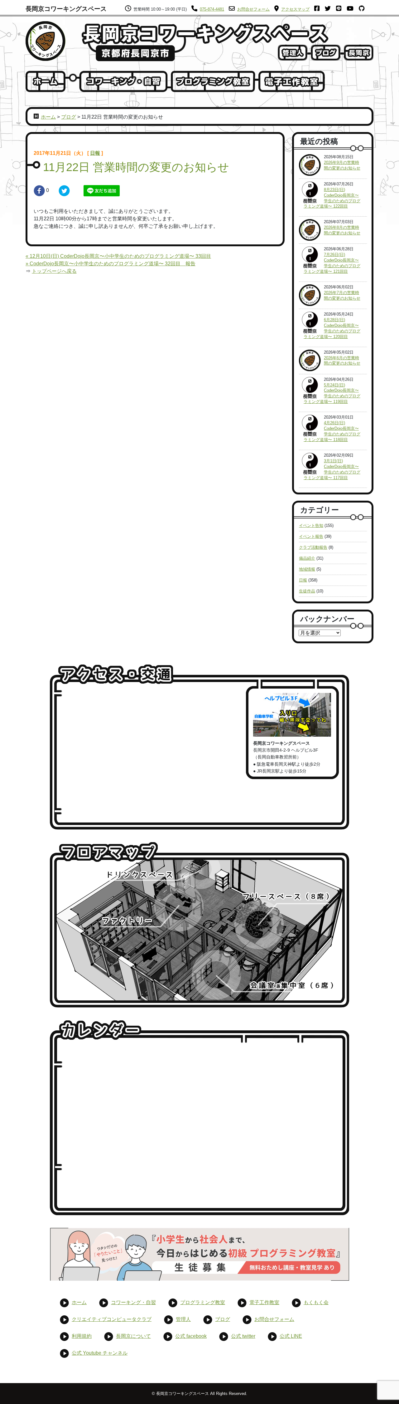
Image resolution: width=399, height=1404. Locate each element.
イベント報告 (311, 536)
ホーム (48, 117)
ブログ (68, 117)
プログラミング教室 (202, 1302)
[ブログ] (325, 52)
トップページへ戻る (54, 271)
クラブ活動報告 (313, 547)
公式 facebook (191, 1336)
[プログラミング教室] (213, 81)
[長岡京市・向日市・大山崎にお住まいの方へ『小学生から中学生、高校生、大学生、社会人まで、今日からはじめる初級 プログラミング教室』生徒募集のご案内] (199, 1254)
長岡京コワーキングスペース (66, 8)
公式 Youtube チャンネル (99, 1353)
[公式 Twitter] (330, 9)
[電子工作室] (291, 81)
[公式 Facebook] (319, 9)
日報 (95, 153)
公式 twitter (243, 1336)
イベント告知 (311, 525)
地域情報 (307, 569)
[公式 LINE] (340, 9)
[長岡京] (358, 52)
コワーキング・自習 (133, 1302)
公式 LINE (291, 1336)
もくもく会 (316, 1302)
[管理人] (292, 52)
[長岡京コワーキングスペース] (45, 40)
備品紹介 (307, 558)
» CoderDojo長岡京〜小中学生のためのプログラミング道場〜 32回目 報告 (110, 263)
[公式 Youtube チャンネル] (352, 9)
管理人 (183, 1319)
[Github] (364, 9)
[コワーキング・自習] (123, 81)
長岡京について (133, 1336)
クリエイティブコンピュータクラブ (111, 1319)
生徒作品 (307, 591)
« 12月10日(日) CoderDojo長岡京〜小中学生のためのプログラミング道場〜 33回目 (118, 256)
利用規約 (82, 1336)
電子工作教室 (264, 1302)
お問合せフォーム (274, 1319)
